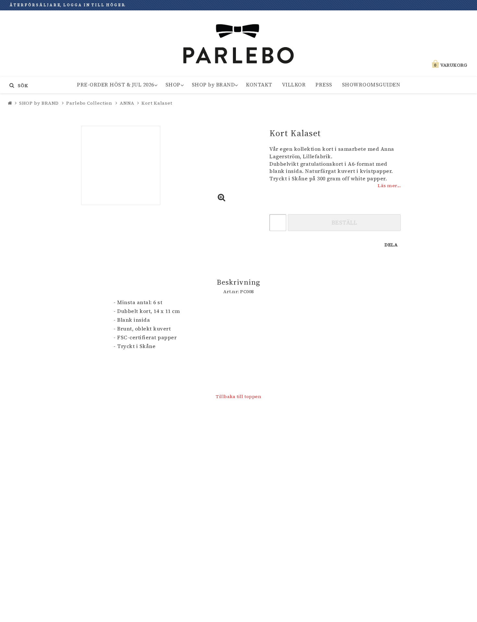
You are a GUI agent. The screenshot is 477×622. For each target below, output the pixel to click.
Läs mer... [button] (389, 185)
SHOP (172, 84)
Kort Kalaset (156, 103)
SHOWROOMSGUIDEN (371, 84)
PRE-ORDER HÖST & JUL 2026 (115, 84)
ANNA (127, 103)
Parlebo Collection (89, 103)
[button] (222, 198)
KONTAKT (259, 84)
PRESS (323, 84)
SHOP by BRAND (213, 84)
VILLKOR (294, 84)
